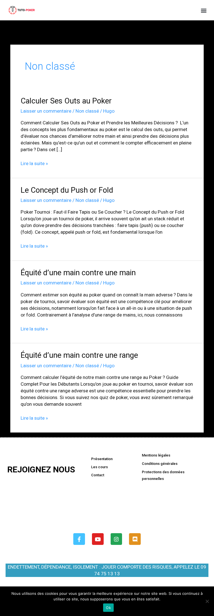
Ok (108, 607)
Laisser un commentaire (46, 111)
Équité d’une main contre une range (79, 355)
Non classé (87, 111)
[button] (203, 10)
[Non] (207, 601)
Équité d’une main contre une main (78, 272)
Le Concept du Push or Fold (67, 190)
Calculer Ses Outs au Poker (66, 100)
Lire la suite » (34, 163)
